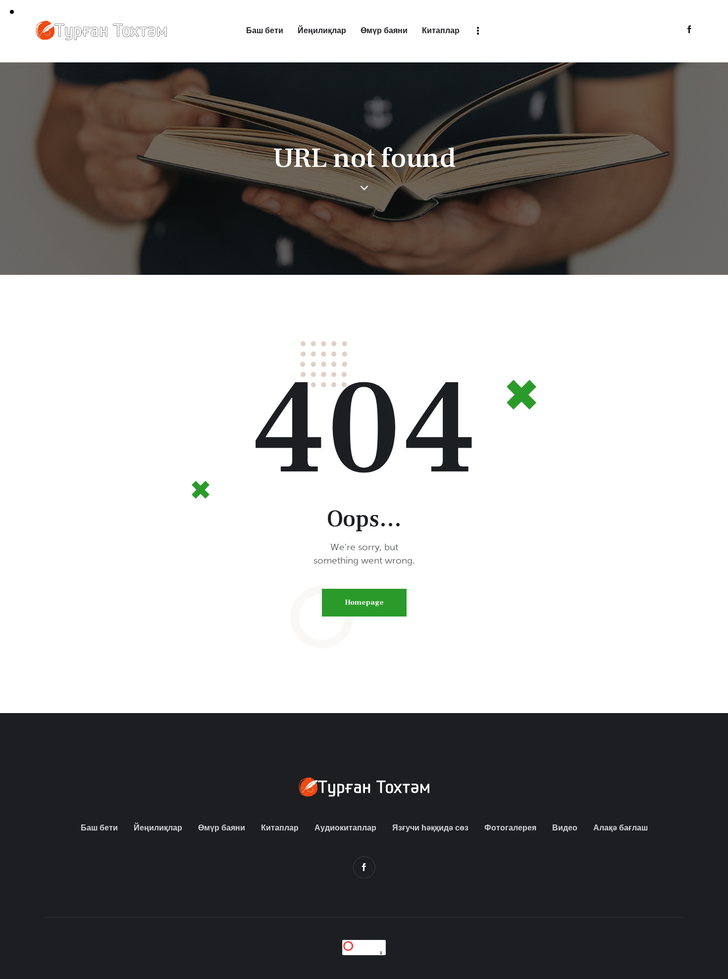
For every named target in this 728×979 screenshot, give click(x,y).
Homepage (364, 602)
